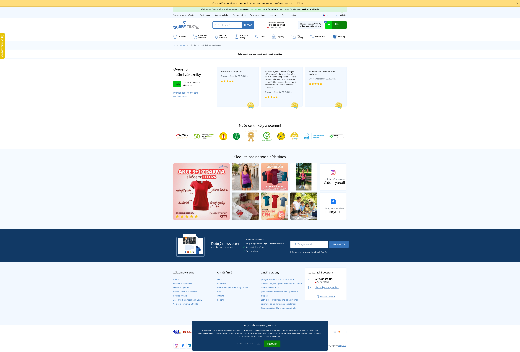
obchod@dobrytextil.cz (327, 287)
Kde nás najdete (327, 296)
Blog (283, 15)
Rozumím (272, 344)
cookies (230, 333)
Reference (273, 15)
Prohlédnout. (299, 3)
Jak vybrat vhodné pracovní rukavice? (278, 279)
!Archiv (182, 45)
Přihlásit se (339, 244)
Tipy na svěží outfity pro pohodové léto (278, 308)
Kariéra (220, 300)
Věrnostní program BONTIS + (186, 304)
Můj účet (343, 15)
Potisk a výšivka (239, 15)
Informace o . (308, 252)
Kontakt (293, 15)
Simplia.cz (342, 345)
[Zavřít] (517, 3)
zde (258, 344)
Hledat (248, 25)
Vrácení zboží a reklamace (185, 291)
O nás (219, 279)
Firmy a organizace (257, 15)
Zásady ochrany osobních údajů (187, 300)
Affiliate (220, 295)
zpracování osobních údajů (314, 252)
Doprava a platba (221, 15)
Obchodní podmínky (182, 283)
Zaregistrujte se (256, 9)
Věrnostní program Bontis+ (184, 15)
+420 (276, 25)
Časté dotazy (205, 15)
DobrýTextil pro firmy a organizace (232, 287)
